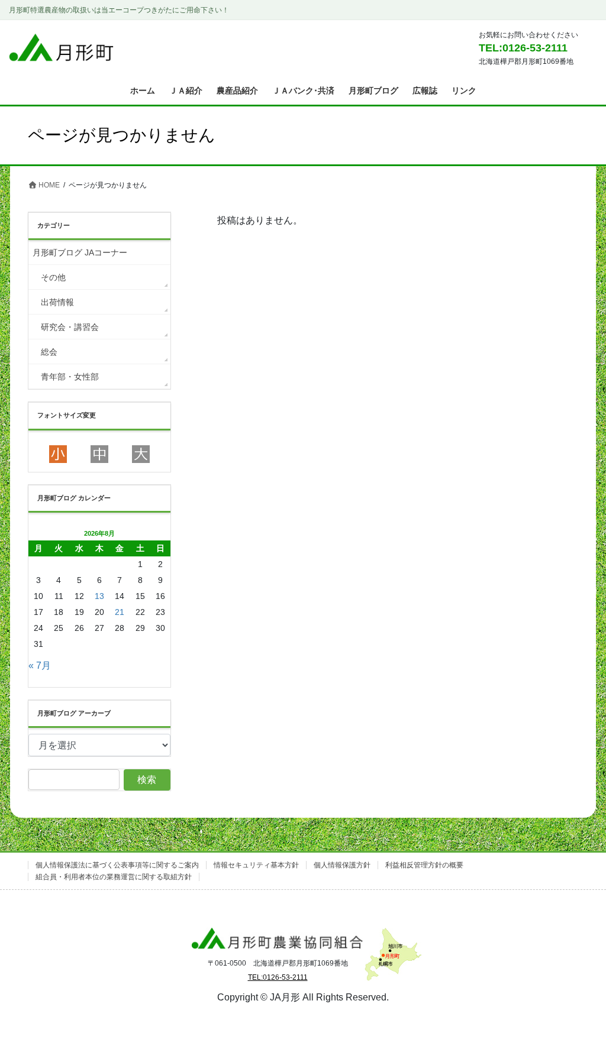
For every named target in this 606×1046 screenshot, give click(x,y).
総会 (49, 352)
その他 (53, 277)
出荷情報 (57, 302)
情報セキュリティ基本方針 (256, 865)
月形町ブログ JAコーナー (80, 252)
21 (119, 612)
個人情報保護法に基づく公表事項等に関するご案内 (117, 865)
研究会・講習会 (70, 327)
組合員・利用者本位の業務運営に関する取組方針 (114, 877)
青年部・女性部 (70, 376)
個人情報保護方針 (342, 865)
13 (99, 596)
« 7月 (39, 665)
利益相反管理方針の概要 (424, 865)
